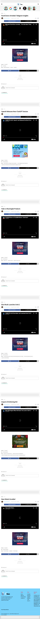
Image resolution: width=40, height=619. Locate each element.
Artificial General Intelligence (18, 453)
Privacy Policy (23, 596)
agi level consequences (8, 453)
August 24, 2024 (13, 307)
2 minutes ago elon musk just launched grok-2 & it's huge (13, 356)
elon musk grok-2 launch (28, 356)
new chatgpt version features (23, 163)
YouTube (5, 64)
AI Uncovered (5, 161)
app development (6, 67)
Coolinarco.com (36, 595)
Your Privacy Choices (5, 609)
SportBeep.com (36, 604)
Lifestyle (28, 594)
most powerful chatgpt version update (10, 163)
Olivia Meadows (7, 18)
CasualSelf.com (36, 596)
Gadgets (28, 596)
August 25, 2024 (13, 211)
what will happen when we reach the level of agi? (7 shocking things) (13, 455)
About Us (22, 595)
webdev (15, 67)
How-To (28, 600)
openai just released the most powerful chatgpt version (11, 164)
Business (28, 595)
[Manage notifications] (2, 611)
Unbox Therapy (5, 549)
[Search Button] (38, 4)
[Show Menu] (1, 4)
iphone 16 (5, 260)
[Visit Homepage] (20, 4)
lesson (12, 67)
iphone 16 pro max (17, 260)
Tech (4, 13)
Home (2, 13)
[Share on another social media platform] (38, 21)
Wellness (28, 598)
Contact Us (23, 598)
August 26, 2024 (13, 18)
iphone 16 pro (10, 260)
